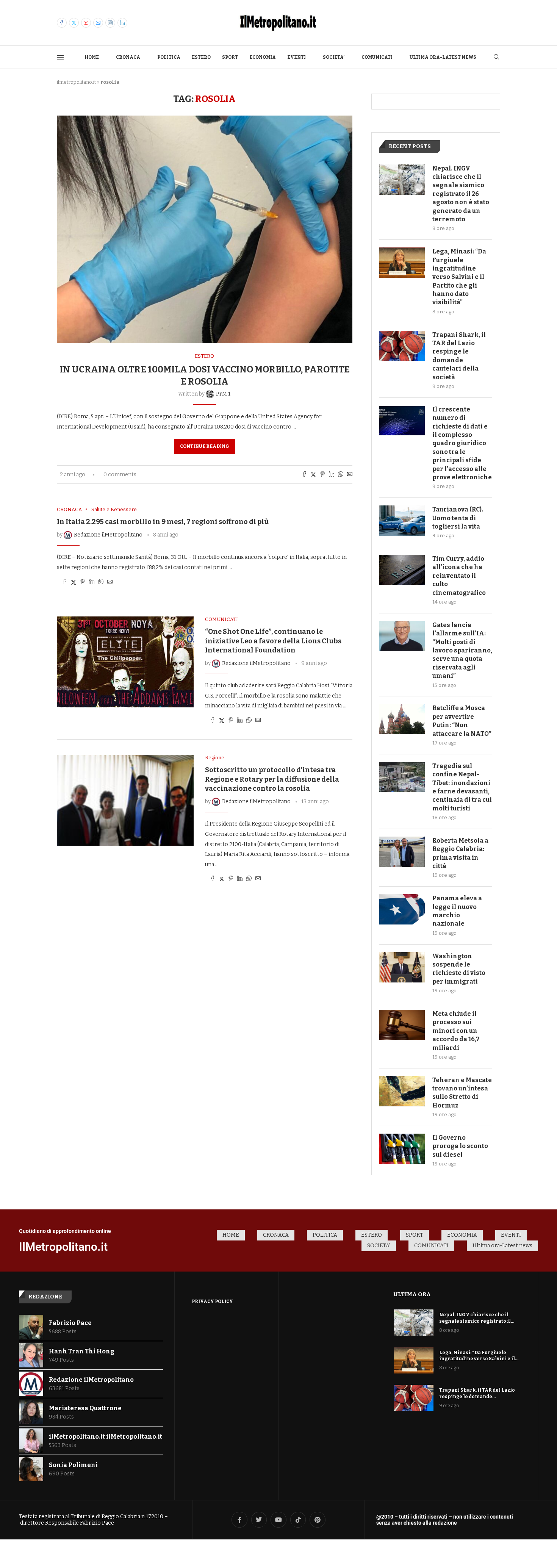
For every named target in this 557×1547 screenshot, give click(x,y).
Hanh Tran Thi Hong (81, 1351)
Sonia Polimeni (73, 1465)
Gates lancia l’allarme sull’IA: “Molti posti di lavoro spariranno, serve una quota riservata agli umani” (462, 650)
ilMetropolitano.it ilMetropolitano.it (105, 1436)
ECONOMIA (262, 57)
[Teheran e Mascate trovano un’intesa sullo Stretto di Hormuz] (402, 1091)
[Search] (496, 57)
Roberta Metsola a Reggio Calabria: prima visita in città (460, 853)
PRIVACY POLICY (212, 1301)
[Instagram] (110, 23)
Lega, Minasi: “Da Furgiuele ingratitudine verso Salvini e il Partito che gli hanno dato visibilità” (459, 277)
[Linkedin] (122, 23)
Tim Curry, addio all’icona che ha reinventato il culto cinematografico (459, 575)
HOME (91, 57)
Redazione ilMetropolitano (91, 1379)
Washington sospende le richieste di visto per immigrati (458, 969)
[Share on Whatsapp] (340, 474)
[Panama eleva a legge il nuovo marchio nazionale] (402, 909)
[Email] (98, 23)
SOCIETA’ (333, 57)
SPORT (230, 57)
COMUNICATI (377, 57)
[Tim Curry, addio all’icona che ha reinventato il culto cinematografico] (402, 570)
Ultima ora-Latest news (443, 57)
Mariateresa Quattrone (85, 1408)
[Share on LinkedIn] (331, 474)
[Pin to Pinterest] (322, 474)
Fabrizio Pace (70, 1322)
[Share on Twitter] (313, 474)
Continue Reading (204, 446)
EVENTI (296, 57)
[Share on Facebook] (304, 474)
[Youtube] (86, 23)
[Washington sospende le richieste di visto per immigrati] (402, 967)
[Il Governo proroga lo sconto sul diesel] (402, 1149)
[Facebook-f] (239, 1520)
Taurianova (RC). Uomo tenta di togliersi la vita (457, 518)
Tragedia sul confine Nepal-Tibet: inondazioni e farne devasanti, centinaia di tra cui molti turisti (462, 787)
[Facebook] (62, 23)
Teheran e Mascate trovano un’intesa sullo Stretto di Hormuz (462, 1092)
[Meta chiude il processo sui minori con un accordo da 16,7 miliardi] (402, 1025)
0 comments (119, 474)
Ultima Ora (412, 1294)
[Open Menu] (60, 57)
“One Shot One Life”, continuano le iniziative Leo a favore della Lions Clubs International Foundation (273, 640)
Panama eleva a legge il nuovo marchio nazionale (457, 911)
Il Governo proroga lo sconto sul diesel (460, 1146)
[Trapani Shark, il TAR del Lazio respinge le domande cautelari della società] (402, 346)
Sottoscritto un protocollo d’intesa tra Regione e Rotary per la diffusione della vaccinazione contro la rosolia (272, 779)
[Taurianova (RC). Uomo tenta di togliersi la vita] (402, 520)
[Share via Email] (349, 474)
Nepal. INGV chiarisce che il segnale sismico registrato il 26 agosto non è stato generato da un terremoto (460, 194)
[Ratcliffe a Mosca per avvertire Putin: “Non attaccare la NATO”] (402, 719)
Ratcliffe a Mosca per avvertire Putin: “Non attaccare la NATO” (461, 720)
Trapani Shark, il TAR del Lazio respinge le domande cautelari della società (459, 356)
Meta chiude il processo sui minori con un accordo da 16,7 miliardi (456, 1030)
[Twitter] (74, 23)
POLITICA (168, 57)
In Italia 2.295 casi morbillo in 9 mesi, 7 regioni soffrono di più (163, 522)
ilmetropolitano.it (76, 82)
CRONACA (128, 57)
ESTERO (201, 57)
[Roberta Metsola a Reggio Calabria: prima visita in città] (402, 852)
